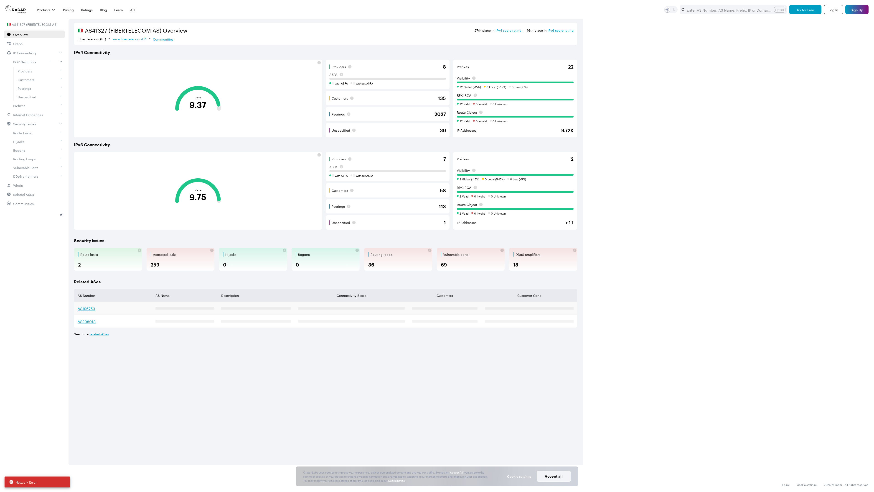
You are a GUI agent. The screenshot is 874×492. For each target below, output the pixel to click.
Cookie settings (807, 484)
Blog (103, 9)
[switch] (667, 9)
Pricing (68, 9)
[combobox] (728, 9)
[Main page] (15, 9)
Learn (118, 9)
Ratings (87, 9)
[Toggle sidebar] (61, 215)
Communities (163, 38)
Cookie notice (396, 480)
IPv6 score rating (561, 30)
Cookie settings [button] (519, 476)
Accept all (554, 476)
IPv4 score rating (508, 30)
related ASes (99, 333)
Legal (786, 484)
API (132, 9)
